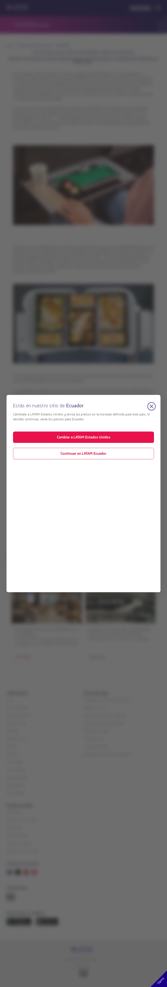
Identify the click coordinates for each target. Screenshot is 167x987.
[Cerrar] (151, 406)
